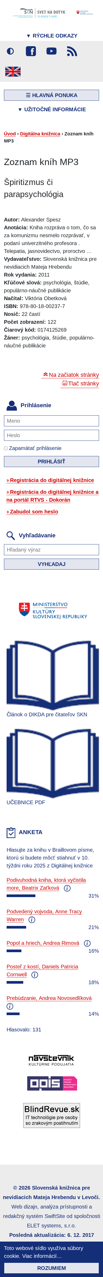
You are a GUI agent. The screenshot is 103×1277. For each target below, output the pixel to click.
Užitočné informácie (51, 109)
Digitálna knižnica (40, 133)
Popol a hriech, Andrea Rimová (43, 943)
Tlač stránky (83, 383)
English (13, 71)
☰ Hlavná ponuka (51, 95)
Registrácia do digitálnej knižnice (52, 480)
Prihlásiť (51, 461)
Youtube (51, 51)
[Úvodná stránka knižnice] (51, 13)
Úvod (10, 133)
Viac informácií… (42, 1256)
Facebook (31, 51)
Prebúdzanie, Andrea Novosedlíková (49, 998)
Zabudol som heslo (34, 512)
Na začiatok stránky (74, 375)
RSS (72, 51)
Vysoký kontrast (10, 51)
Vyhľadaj (51, 564)
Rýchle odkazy (51, 36)
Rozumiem (51, 1268)
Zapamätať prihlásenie (34, 448)
